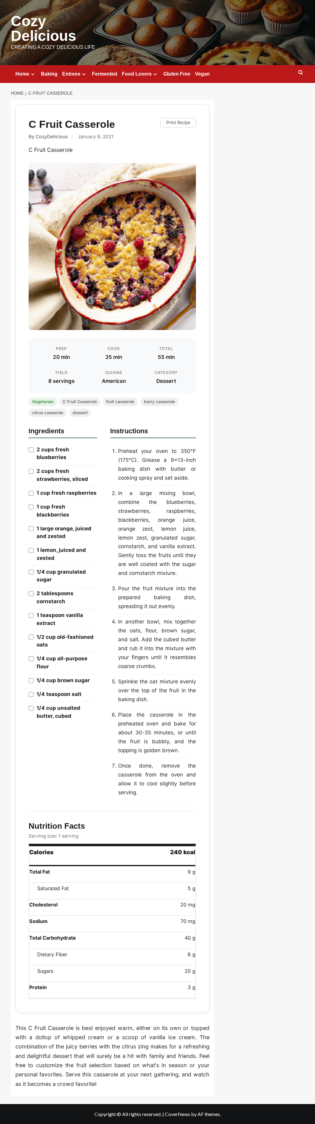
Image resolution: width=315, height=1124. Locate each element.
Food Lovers (137, 74)
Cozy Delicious (43, 28)
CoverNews (177, 1114)
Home (22, 74)
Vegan (202, 74)
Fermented (104, 74)
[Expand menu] (32, 74)
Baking (49, 74)
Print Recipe (178, 122)
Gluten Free (176, 74)
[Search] (301, 72)
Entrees (71, 74)
